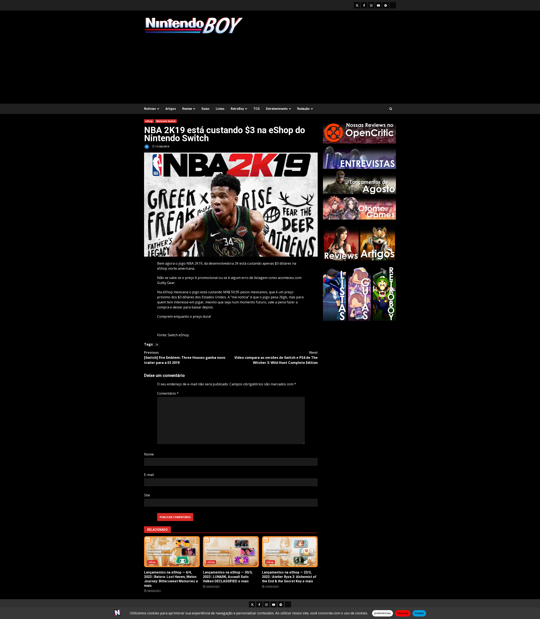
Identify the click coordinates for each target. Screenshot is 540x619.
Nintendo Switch (166, 121)
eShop (149, 121)
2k (156, 344)
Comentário (168, 393)
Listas (220, 108)
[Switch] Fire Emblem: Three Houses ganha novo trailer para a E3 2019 (184, 357)
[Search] (390, 109)
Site (147, 495)
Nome (149, 454)
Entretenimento (277, 108)
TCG (256, 108)
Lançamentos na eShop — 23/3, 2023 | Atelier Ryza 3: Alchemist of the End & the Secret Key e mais (290, 551)
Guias (205, 108)
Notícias (150, 108)
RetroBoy (237, 108)
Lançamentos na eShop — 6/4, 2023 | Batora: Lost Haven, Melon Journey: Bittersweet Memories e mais (172, 551)
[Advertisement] (270, 66)
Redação (303, 108)
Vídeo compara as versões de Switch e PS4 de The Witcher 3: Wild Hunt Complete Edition (276, 357)
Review (187, 108)
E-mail (149, 474)
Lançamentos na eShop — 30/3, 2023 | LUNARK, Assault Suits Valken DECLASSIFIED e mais (231, 551)
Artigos (170, 108)
